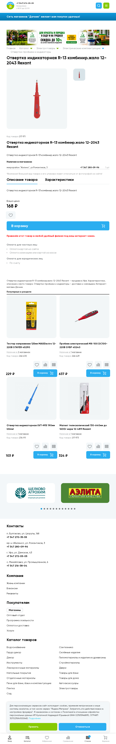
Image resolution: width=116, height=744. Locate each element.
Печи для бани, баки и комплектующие (29, 683)
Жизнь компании (16, 583)
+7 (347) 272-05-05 (25, 3)
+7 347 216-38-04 (17, 565)
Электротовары (46, 48)
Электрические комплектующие (82, 48)
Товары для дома (69, 678)
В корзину (19, 226)
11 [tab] (71, 509)
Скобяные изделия (69, 652)
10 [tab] (68, 509)
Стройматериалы (69, 662)
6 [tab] (56, 509)
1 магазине (71, 352)
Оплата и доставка (18, 625)
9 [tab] (65, 509)
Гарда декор (14, 652)
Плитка (11, 688)
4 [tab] (50, 509)
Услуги (10, 630)
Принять (34, 726)
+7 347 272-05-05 (17, 556)
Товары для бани (68, 672)
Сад (9, 693)
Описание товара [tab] (22, 179)
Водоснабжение (16, 647)
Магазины (15, 610)
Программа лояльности (20, 620)
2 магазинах (18, 352)
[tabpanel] (31, 493)
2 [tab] (44, 509)
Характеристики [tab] (59, 179)
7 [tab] (59, 509)
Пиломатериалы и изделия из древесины (82, 657)
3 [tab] (47, 509)
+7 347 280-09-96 (89, 167)
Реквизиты (12, 593)
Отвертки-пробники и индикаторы (31, 51)
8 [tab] (62, 509)
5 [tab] (53, 509)
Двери (62, 667)
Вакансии (12, 588)
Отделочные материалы (21, 678)
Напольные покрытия (19, 672)
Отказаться (82, 726)
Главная (11, 48)
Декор (10, 657)
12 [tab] (74, 509)
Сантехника (66, 647)
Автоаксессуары (68, 683)
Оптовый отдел (16, 615)
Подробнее (35, 718)
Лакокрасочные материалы (23, 667)
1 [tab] (41, 509)
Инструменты (14, 662)
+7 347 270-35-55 (17, 537)
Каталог (24, 48)
